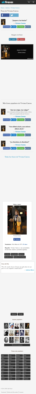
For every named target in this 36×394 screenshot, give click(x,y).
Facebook (3, 392)
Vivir (17, 367)
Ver (9, 370)
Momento (26, 379)
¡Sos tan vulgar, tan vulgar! (19, 110)
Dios (10, 361)
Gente (17, 361)
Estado (3, 379)
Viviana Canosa (15, 8)
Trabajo (10, 376)
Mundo (18, 355)
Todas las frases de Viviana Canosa (17, 157)
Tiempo (3, 361)
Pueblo (18, 379)
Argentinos (21, 254)
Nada (25, 355)
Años (25, 373)
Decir (2, 370)
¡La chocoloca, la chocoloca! (19, 142)
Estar (17, 364)
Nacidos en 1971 (9, 257)
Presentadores (14, 254)
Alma (2, 376)
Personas (26, 367)
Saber (25, 370)
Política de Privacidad (12, 392)
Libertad (11, 367)
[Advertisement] (18, 80)
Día (10, 364)
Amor (2, 358)
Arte (10, 373)
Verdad (3, 364)
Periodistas (7, 254)
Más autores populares (17, 345)
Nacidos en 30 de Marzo (19, 257)
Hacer (10, 358)
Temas (20, 314)
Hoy (25, 376)
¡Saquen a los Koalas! (19, 20)
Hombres (18, 358)
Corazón (18, 370)
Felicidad (18, 373)
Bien (25, 358)
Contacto (21, 392)
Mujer (2, 367)
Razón (10, 379)
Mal (2, 373)
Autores (7, 8)
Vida (2, 355)
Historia (18, 376)
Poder (25, 364)
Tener (25, 361)
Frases (2, 8)
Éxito (10, 355)
